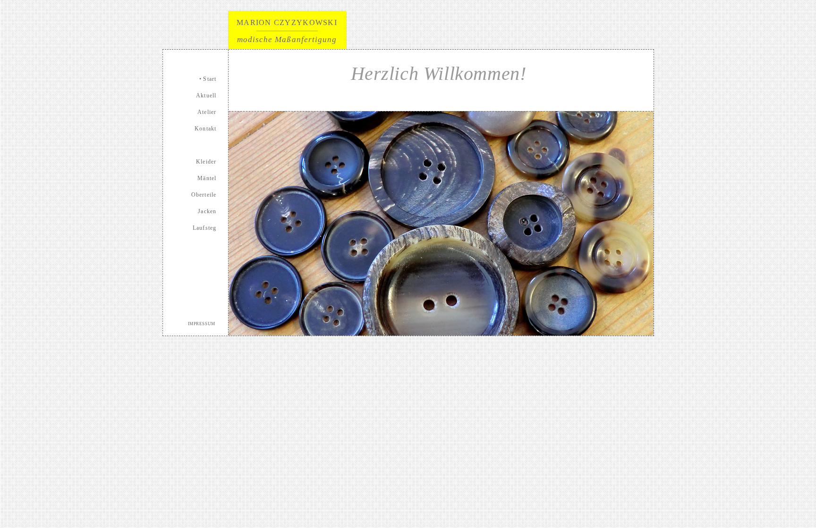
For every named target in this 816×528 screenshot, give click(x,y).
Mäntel (206, 178)
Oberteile (204, 194)
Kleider (206, 161)
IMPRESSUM (202, 323)
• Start (207, 79)
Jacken (207, 211)
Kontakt (205, 128)
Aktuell (206, 95)
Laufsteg (205, 228)
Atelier (206, 112)
